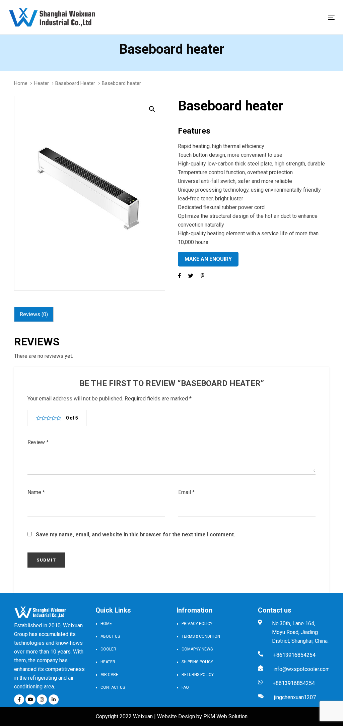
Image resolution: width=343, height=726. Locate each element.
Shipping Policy (197, 662)
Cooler (108, 649)
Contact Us (112, 687)
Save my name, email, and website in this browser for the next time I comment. (135, 534)
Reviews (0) (34, 314)
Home (20, 83)
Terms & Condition (201, 636)
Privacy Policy (197, 623)
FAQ (185, 687)
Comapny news (197, 649)
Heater (41, 83)
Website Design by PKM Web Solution (202, 716)
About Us (110, 636)
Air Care (109, 674)
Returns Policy (198, 674)
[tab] (34, 314)
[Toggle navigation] (280, 17)
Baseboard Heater (75, 83)
